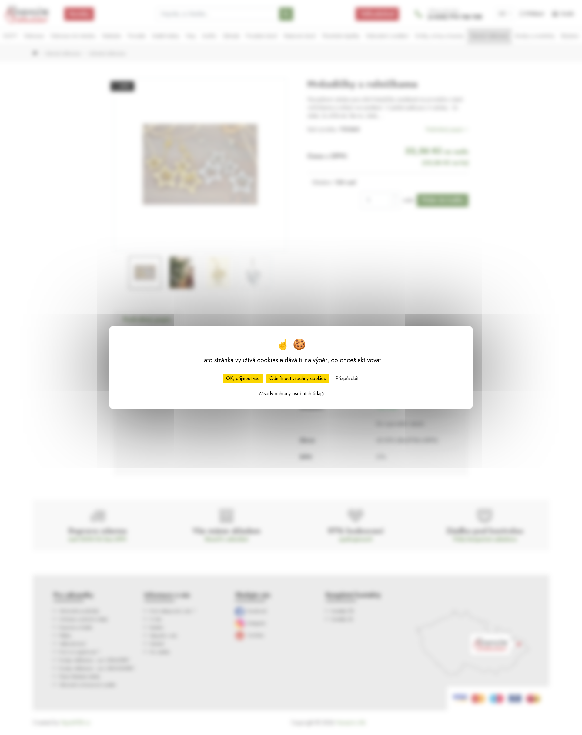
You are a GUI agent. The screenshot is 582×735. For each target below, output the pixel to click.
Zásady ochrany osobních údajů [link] (291, 393)
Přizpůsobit (347, 378)
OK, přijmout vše (243, 378)
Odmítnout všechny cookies (297, 378)
